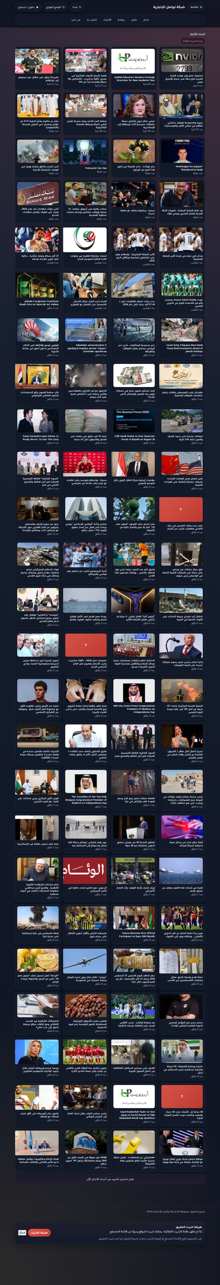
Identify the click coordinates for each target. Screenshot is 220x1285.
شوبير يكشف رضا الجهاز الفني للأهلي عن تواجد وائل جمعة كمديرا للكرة (86, 1069)
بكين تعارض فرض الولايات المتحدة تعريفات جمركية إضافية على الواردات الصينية (183, 482)
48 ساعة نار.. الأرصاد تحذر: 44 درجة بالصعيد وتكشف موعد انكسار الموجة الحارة (183, 1115)
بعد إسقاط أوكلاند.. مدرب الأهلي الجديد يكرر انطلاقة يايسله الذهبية (136, 1024)
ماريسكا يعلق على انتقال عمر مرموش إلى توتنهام (38, 78)
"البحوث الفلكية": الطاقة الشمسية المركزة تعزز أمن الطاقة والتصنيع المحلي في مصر (41, 482)
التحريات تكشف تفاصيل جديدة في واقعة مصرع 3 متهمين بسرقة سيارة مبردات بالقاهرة (39, 754)
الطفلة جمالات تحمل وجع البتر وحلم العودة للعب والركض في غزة (136, 799)
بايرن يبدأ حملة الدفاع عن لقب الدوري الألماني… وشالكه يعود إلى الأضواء (183, 934)
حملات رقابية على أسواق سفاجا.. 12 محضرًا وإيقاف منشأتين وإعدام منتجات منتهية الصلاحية (87, 212)
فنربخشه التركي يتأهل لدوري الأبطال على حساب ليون (87, 934)
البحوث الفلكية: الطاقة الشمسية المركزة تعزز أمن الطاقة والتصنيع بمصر (135, 754)
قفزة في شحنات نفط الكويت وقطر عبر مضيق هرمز (182, 889)
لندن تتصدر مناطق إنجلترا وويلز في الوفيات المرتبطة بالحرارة (40, 168)
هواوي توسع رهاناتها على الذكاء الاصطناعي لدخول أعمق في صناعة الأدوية (40, 348)
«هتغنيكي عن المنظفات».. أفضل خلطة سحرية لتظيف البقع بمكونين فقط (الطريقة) (134, 1160)
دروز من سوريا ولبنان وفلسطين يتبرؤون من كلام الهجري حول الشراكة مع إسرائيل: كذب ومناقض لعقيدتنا (39, 527)
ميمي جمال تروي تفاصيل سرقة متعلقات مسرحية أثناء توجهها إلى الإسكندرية (136, 124)
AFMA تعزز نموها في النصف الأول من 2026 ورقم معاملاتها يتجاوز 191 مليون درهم (86, 1160)
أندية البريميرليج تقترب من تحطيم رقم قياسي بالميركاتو (87, 572)
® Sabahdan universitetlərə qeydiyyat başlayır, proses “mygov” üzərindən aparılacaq (87, 348)
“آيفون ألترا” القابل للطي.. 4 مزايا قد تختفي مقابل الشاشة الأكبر (135, 618)
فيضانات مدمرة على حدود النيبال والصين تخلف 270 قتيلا (185, 437)
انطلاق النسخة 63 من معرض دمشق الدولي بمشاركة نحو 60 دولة (136, 843)
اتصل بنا (92, 19)
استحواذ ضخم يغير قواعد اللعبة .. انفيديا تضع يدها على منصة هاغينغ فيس (184, 79)
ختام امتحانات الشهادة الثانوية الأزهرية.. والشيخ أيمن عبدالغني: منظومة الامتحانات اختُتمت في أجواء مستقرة (39, 889)
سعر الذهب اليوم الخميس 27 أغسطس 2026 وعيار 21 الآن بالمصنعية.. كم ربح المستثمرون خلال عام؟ (134, 979)
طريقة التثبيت (39, 1232)
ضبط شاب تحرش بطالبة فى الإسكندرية (38, 844)
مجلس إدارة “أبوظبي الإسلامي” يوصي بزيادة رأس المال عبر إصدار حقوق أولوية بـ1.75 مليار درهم (86, 527)
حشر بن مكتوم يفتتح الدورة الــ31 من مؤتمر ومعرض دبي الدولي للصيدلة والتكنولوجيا (39, 124)
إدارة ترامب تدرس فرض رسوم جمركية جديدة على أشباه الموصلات (183, 663)
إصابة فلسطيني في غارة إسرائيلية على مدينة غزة (40, 934)
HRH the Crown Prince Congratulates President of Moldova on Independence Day (134, 709)
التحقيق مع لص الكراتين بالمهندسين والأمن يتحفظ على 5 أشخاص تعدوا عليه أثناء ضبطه (87, 394)
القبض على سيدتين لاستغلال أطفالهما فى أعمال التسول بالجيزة (134, 1069)
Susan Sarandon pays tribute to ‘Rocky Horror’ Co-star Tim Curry (41, 437)
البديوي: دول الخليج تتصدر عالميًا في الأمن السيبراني (87, 889)
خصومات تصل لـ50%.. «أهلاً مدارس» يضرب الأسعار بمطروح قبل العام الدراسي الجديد (87, 663)
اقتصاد (107, 19)
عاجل (134, 19)
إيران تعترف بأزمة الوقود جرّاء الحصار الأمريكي (136, 889)
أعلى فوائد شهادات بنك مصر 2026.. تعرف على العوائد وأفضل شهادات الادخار (39, 212)
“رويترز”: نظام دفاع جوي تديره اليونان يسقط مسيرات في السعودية (87, 978)
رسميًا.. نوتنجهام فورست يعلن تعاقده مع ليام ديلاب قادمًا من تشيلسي (87, 481)
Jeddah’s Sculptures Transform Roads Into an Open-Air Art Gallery (39, 302)
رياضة (121, 19)
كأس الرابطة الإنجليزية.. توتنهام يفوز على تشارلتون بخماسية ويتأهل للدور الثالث (135, 257)
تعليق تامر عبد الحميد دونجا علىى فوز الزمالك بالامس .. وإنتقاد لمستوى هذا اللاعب (135, 572)
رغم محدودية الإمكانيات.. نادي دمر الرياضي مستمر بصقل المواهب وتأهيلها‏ (136, 348)
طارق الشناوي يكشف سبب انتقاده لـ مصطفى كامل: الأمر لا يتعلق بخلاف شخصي (87, 754)
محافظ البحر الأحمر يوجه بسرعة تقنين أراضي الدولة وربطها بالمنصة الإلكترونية (87, 124)
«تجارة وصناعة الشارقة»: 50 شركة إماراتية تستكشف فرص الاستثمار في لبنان (183, 1070)
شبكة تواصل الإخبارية (169, 7)
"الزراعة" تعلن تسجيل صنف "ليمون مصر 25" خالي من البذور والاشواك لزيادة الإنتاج (38, 979)
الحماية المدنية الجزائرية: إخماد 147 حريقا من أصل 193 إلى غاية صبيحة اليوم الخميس (185, 709)
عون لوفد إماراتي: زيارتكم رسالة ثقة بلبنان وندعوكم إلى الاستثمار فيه (87, 843)
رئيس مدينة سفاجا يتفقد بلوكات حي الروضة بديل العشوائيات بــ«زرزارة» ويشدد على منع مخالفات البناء (183, 800)
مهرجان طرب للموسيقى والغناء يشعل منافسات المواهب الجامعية (182, 393)
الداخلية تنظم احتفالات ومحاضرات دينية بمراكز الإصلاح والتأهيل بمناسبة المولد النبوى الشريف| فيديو (134, 663)
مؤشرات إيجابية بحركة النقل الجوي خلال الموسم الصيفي (134, 481)
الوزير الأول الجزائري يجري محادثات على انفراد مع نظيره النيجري (38, 799)
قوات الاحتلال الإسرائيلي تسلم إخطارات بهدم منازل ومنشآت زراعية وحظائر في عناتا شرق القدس (40, 572)
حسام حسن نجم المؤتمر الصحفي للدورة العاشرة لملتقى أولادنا (186, 1024)
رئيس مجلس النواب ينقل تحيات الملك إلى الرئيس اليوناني (87, 1115)
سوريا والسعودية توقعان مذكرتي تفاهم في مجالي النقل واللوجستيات (183, 124)
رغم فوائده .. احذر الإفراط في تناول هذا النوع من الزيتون (136, 168)
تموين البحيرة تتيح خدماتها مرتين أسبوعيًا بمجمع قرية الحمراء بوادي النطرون (41, 663)
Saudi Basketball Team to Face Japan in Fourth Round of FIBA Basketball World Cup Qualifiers (137, 1115)
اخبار (146, 19)
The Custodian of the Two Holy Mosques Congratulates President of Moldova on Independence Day (86, 800)
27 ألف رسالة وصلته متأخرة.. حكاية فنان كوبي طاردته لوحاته (40, 257)
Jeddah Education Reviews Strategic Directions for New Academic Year (135, 78)
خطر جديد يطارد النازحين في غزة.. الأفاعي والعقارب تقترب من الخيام (185, 527)
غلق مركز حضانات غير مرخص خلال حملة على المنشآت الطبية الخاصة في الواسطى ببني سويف (183, 572)
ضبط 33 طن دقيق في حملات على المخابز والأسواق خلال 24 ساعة (89, 437)
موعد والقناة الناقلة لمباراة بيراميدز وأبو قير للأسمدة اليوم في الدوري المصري (184, 303)
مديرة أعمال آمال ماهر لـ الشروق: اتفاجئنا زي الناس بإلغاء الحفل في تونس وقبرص (185, 754)
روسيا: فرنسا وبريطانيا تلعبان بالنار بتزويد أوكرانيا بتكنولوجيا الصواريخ (40, 1069)
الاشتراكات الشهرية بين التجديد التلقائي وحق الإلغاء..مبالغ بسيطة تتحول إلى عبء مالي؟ (41, 1024)
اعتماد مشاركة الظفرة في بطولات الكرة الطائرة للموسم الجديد (88, 257)
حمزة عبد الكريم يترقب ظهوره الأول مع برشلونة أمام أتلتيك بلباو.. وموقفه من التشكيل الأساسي (39, 709)
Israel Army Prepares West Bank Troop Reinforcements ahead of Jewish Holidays (185, 348)
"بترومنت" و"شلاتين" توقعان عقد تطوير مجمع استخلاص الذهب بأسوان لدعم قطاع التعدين (40, 618)
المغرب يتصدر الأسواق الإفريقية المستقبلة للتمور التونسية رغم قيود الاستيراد (87, 1024)
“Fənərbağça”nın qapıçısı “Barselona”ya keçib (189, 168)
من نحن (76, 19)
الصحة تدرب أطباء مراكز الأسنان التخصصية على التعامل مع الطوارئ (89, 302)
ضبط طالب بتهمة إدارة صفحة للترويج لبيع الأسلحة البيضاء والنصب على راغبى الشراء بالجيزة (86, 709)
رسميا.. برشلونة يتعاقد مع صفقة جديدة (137, 212)
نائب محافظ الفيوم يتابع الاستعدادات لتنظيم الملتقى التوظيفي (39, 393)
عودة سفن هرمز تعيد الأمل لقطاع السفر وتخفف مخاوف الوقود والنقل (88, 618)
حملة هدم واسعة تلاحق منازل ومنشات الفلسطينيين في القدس (185, 978)
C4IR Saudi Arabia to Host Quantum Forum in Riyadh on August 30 (135, 437)
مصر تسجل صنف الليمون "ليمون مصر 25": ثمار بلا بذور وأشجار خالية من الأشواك (135, 527)
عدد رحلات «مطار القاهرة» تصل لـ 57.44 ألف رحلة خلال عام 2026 (137, 302)
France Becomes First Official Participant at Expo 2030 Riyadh (137, 934)
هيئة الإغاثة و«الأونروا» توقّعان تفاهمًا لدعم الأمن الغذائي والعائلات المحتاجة (38, 1160)
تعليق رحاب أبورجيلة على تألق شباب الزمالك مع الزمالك (39, 1115)
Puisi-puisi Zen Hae (96, 168)
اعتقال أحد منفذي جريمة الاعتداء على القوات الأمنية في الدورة (183, 618)
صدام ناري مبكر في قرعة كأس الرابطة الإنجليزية (183, 257)
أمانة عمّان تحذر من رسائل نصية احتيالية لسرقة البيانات (186, 843)
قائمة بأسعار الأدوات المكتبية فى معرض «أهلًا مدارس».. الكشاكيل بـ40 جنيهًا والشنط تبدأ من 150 (87, 79)
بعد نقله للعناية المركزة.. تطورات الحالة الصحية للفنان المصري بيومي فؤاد (182, 212)
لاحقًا (22, 1232)
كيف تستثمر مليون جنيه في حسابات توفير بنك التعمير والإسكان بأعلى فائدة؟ (135, 394)
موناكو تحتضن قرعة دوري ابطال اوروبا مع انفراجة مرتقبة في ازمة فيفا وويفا (183, 1160)
